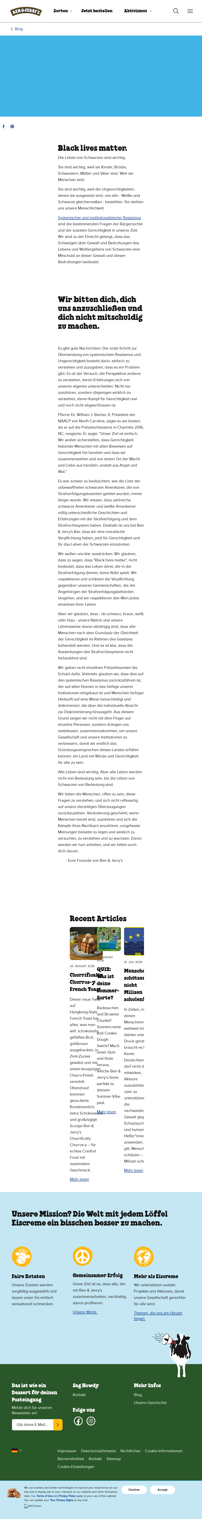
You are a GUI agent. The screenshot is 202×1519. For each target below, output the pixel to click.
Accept (163, 1490)
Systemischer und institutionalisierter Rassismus (99, 217)
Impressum (67, 1451)
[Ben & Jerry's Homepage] (26, 11)
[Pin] (12, 126)
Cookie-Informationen (163, 1451)
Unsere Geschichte (150, 1402)
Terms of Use (45, 1496)
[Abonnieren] (58, 1424)
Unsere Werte (85, 1312)
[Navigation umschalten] (190, 11)
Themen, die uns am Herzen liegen (158, 1316)
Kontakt (79, 1395)
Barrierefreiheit (71, 1459)
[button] (17, 1450)
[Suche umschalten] (175, 11)
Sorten (61, 11)
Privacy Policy (67, 1496)
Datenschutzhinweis (98, 1451)
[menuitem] (61, 11)
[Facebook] (78, 1421)
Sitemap (114, 1459)
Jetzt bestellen (96, 11)
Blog (19, 29)
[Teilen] (3, 126)
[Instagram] (90, 1421)
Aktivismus (135, 11)
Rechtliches (130, 1451)
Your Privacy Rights (62, 1500)
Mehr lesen (79, 1179)
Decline (134, 1490)
